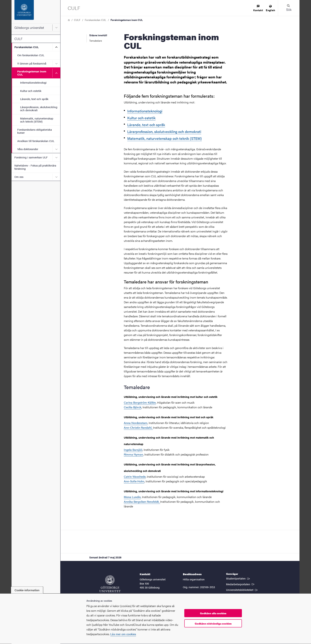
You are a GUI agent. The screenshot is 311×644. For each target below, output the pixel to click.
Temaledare (95, 40)
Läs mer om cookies (123, 634)
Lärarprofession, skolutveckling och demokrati (38, 108)
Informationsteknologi (33, 82)
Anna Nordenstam (135, 423)
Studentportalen (238, 578)
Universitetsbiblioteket (242, 590)
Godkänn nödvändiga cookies (213, 623)
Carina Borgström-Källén (140, 402)
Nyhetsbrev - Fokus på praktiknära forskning (35, 166)
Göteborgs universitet (29, 27)
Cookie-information (27, 590)
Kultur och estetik (30, 91)
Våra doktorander (27, 149)
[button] (288, 8)
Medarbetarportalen (240, 584)
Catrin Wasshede (135, 476)
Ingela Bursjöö (133, 450)
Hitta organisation (194, 579)
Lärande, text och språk (34, 99)
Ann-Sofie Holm (134, 481)
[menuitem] (258, 8)
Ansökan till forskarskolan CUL (35, 141)
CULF (18, 38)
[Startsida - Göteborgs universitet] (36, 11)
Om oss (18, 177)
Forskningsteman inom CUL (31, 72)
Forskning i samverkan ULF (31, 157)
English (270, 10)
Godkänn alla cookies (213, 613)
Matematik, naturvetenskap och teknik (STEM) (36, 119)
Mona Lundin (132, 497)
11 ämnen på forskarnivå (31, 63)
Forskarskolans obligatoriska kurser (34, 131)
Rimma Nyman (133, 454)
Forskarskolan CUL (26, 47)
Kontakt (258, 10)
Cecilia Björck (132, 407)
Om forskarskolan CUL (30, 55)
